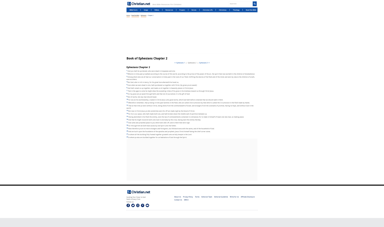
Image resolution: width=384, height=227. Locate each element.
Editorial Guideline (221, 197)
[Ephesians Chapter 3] (204, 63)
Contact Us (178, 200)
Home (128, 15)
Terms (197, 197)
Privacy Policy (188, 197)
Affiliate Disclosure (248, 197)
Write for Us (234, 197)
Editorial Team (206, 197)
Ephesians (143, 15)
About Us (177, 197)
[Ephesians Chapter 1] (179, 63)
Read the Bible (135, 15)
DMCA (186, 200)
